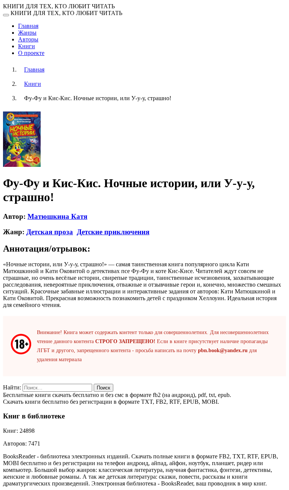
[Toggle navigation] (6, 15)
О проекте (31, 53)
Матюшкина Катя (57, 216)
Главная (28, 26)
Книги (26, 46)
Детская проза (49, 232)
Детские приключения (113, 232)
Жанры (27, 32)
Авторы (28, 39)
